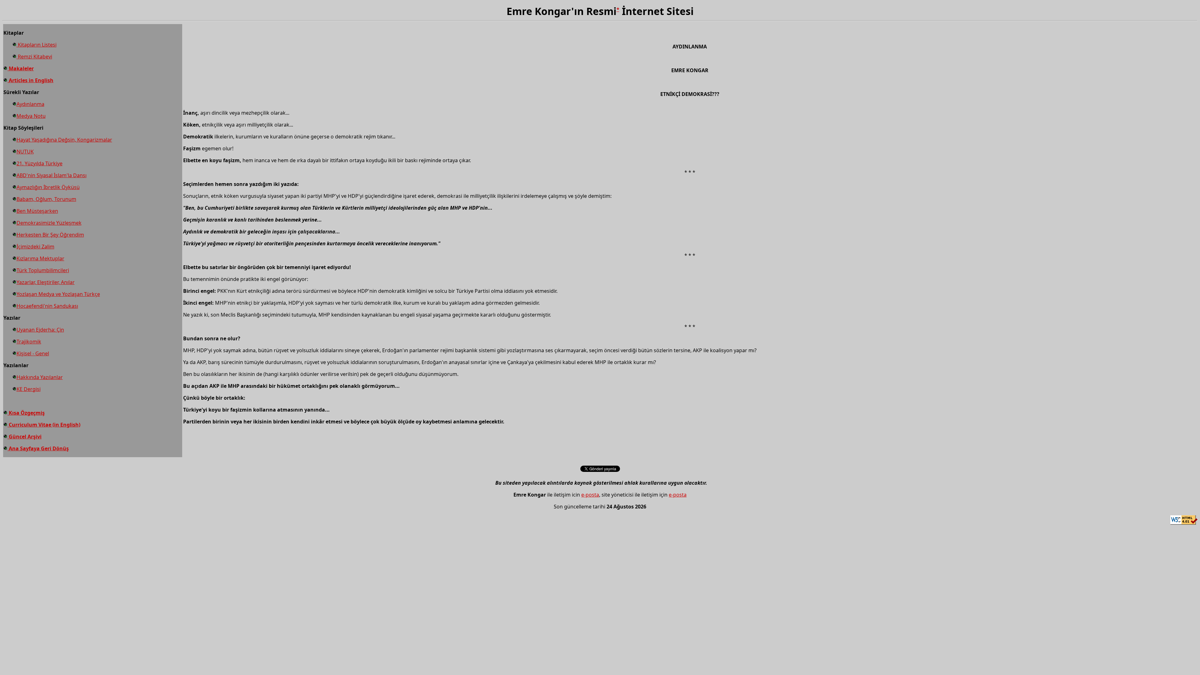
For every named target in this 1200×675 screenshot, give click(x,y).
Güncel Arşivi (25, 436)
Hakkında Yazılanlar (40, 377)
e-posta (590, 494)
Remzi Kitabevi (34, 56)
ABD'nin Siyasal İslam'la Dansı (52, 175)
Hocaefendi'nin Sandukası (47, 305)
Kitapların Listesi (37, 44)
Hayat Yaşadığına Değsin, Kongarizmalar (64, 139)
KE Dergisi (29, 389)
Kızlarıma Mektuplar (40, 258)
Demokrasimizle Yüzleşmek (49, 222)
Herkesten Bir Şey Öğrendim (50, 234)
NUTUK (25, 151)
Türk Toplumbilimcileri (43, 270)
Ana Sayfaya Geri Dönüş (38, 448)
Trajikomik (29, 341)
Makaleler (21, 68)
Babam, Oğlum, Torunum (46, 199)
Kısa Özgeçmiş (26, 412)
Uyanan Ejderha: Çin (40, 329)
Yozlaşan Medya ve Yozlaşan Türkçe (58, 294)
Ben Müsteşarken (37, 211)
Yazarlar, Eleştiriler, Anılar (46, 282)
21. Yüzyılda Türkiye (39, 163)
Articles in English (30, 80)
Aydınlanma (30, 104)
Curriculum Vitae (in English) (44, 424)
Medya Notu (31, 115)
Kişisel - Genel (33, 353)
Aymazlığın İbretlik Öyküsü (48, 187)
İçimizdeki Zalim (35, 246)
